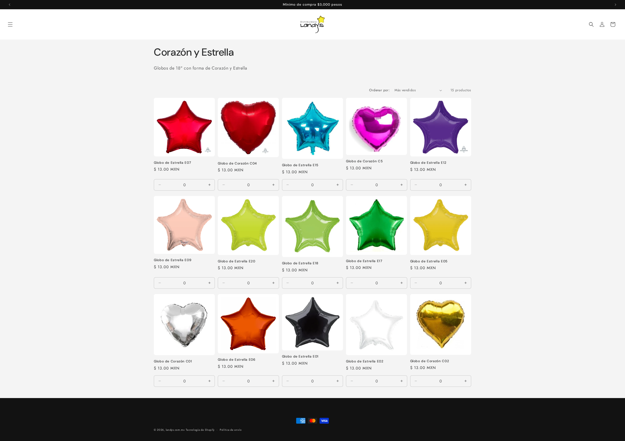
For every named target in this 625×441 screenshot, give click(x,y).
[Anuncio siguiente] (615, 4)
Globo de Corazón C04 (237, 163)
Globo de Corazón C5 (364, 161)
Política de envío (231, 430)
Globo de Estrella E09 (172, 260)
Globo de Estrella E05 (429, 261)
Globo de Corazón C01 (173, 361)
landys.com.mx (175, 430)
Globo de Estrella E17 (364, 261)
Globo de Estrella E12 (428, 163)
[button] (10, 24)
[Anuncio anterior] (9, 4)
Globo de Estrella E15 (300, 165)
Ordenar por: (379, 90)
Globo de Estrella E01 (300, 356)
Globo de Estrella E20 (236, 261)
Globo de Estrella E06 (236, 360)
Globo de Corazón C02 (429, 361)
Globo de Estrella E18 (300, 263)
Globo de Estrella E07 (172, 163)
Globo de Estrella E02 (364, 361)
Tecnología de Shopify (200, 430)
